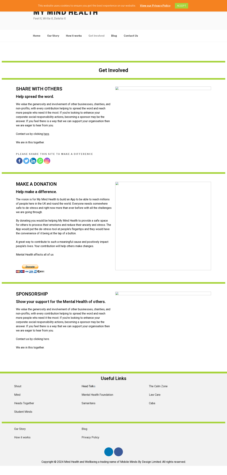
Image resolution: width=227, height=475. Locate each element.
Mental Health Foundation (97, 394)
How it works (74, 35)
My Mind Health (65, 12)
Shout (17, 386)
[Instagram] (47, 161)
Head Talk (88, 386)
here (46, 339)
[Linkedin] (33, 161)
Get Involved (96, 35)
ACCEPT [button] (181, 5)
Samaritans (88, 403)
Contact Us (131, 35)
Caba (152, 403)
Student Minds (23, 411)
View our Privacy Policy (155, 5)
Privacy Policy (90, 437)
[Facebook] (19, 161)
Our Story (53, 35)
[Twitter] (26, 161)
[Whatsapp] (40, 161)
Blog (114, 35)
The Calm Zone (158, 386)
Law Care (154, 394)
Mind (17, 394)
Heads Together (24, 403)
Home (36, 35)
